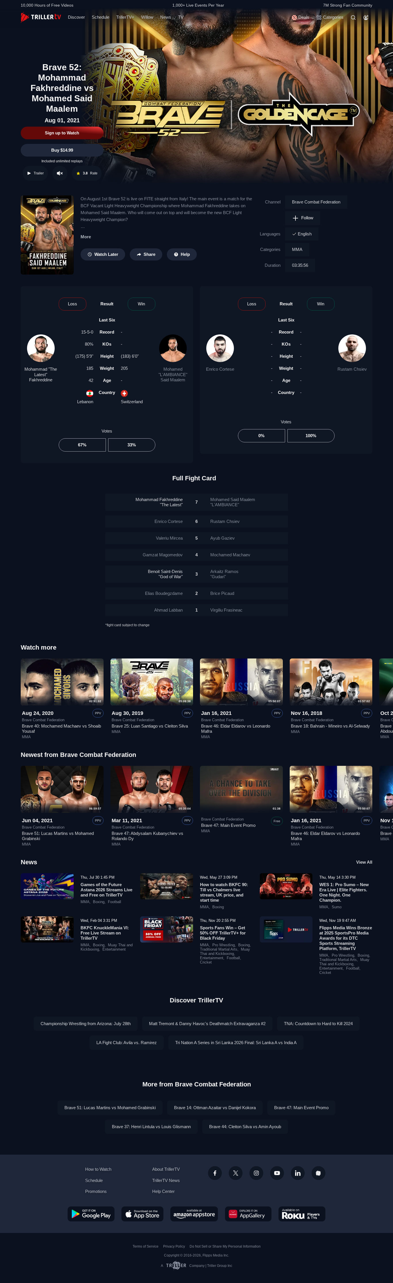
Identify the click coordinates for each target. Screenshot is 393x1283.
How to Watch (98, 1169)
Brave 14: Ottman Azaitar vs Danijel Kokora (215, 1107)
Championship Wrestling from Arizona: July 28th (86, 1023)
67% (82, 444)
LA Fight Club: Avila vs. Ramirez (126, 1042)
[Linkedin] (298, 1173)
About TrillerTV (166, 1169)
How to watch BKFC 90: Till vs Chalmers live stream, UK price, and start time (224, 892)
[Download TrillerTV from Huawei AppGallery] (248, 1213)
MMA (297, 249)
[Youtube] (277, 1173)
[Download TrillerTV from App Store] (142, 1213)
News (165, 17)
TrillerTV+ (125, 17)
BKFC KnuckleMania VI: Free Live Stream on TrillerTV (105, 933)
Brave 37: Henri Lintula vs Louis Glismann (151, 1126)
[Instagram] (256, 1173)
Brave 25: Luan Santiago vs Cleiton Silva (150, 726)
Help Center (163, 1191)
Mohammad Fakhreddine (159, 502)
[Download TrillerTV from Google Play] (91, 1213)
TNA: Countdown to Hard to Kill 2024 (318, 1023)
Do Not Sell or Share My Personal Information (225, 1246)
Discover (76, 17)
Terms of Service (146, 1246)
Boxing (98, 902)
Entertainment (114, 949)
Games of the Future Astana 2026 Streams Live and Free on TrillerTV (106, 889)
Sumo (337, 907)
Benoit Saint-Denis (165, 574)
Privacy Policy (174, 1246)
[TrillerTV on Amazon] (194, 1213)
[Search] (353, 17)
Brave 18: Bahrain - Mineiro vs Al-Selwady (330, 726)
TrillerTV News (166, 1180)
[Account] (366, 17)
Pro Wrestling (223, 945)
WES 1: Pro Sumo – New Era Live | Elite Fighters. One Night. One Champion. (344, 892)
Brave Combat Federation (316, 201)
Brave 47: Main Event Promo (228, 825)
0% (261, 435)
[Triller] (318, 1173)
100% (311, 435)
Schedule (100, 17)
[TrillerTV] (41, 17)
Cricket (206, 962)
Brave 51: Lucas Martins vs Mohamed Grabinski (110, 1107)
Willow (147, 17)
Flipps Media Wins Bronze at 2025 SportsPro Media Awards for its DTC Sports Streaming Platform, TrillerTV (345, 938)
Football (114, 902)
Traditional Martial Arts (218, 949)
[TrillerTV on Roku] (301, 1213)
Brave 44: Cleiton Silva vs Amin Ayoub (245, 1126)
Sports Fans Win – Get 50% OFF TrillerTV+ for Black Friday (223, 933)
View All (364, 862)
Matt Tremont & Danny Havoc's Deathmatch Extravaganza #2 (207, 1023)
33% (131, 444)
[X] (236, 1173)
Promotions (96, 1191)
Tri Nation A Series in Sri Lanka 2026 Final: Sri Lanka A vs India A (236, 1042)
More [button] (86, 236)
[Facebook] (215, 1173)
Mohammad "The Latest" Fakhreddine (40, 374)
